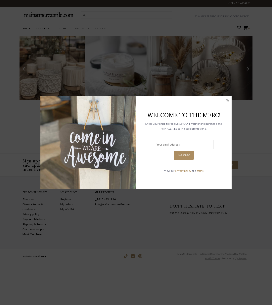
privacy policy (183, 170)
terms (200, 170)
